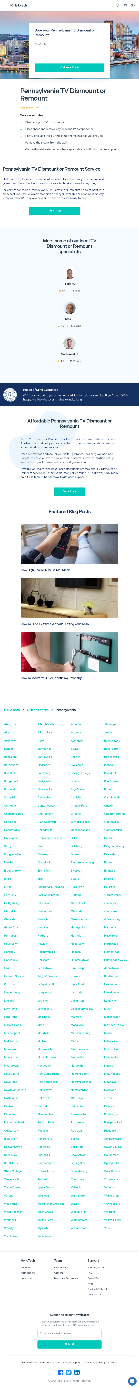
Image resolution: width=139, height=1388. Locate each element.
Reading (42, 1130)
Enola (7, 879)
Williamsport (79, 1220)
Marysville (77, 1025)
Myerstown (11, 1065)
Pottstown (78, 1122)
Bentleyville (44, 757)
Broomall (9, 789)
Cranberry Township (50, 838)
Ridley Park (11, 1139)
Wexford (110, 1212)
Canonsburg (45, 797)
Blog (90, 1283)
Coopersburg (113, 830)
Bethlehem (11, 765)
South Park (11, 1163)
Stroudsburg (79, 1171)
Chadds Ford (79, 805)
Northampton (79, 1090)
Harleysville (78, 927)
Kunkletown (111, 976)
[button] (132, 1381)
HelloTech (12, 710)
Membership (28, 1272)
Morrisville (111, 1049)
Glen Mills (10, 911)
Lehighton (77, 1000)
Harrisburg (11, 935)
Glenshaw (110, 911)
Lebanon (42, 1000)
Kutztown (10, 984)
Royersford (44, 1139)
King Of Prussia (47, 976)
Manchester (112, 1017)
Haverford (111, 935)
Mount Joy (10, 1057)
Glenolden (77, 911)
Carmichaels (112, 797)
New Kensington (47, 1082)
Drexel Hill (43, 862)
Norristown (44, 1090)
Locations (26, 1278)
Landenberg (12, 992)
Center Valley (46, 805)
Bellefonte (111, 749)
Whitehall (10, 1220)
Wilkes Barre (45, 1220)
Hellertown (78, 944)
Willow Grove (112, 1220)
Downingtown (46, 854)
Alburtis (76, 724)
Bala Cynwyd (112, 740)
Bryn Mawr (77, 789)
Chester (76, 814)
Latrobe (9, 1000)
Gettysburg (11, 903)
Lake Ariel (77, 984)
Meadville (43, 1033)
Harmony (110, 927)
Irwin (7, 968)
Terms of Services (50, 1362)
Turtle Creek (12, 1187)
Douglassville (12, 854)
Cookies (112, 1362)
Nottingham (11, 1098)
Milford (75, 1041)
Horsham (43, 960)
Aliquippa (110, 724)
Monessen (10, 1049)
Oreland (9, 1106)
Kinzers (76, 976)
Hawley (42, 944)
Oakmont (43, 1098)
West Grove (45, 1212)
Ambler (109, 732)
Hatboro (42, 935)
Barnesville (44, 749)
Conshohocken (80, 830)
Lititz (107, 1009)
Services (25, 1267)
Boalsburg (44, 773)
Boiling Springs (80, 773)
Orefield (109, 1098)
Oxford (42, 1106)
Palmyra (109, 1106)
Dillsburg (76, 846)
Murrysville (111, 1057)
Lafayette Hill (46, 984)
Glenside (10, 919)
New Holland (112, 1074)
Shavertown (78, 1155)
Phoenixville (78, 1114)
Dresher (9, 862)
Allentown (10, 732)
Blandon (109, 765)
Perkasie (9, 1114)
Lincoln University (82, 1009)
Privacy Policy (29, 1362)
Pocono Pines (46, 1122)
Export (108, 879)
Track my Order (96, 1267)
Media (108, 1033)
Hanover (42, 927)
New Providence (81, 1082)
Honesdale (11, 960)
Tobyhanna (111, 1179)
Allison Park (44, 732)
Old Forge (77, 1098)
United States (38, 710)
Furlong (76, 895)
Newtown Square (15, 1090)
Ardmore (10, 740)
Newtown (110, 1082)
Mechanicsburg (81, 1033)
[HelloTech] (20, 5)
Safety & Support (72, 1362)
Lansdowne (111, 992)
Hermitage (111, 944)
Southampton (46, 1163)
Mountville (77, 1057)
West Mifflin (78, 1212)
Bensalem (10, 757)
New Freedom (80, 1074)
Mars (40, 1025)
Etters (75, 879)
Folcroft (109, 887)
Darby (8, 846)
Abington (10, 724)
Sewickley (10, 1155)
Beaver (75, 749)
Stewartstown (46, 1171)
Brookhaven (112, 781)
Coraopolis (11, 838)
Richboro (110, 1130)
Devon (41, 846)
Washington (11, 1204)
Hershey (9, 952)
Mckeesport (12, 1033)
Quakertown (12, 1130)
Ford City (10, 895)
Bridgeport (11, 781)
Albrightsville (45, 724)
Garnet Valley (112, 895)
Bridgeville (44, 781)
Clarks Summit (46, 822)
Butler (108, 789)
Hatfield (76, 935)
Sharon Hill (44, 1155)
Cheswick (10, 822)
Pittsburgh (111, 1114)
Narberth (77, 1065)
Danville (109, 838)
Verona (8, 1195)
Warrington (111, 1195)
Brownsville (44, 789)
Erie (40, 879)
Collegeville (44, 830)
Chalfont (109, 805)
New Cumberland (48, 1074)
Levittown (10, 1009)
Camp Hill (10, 797)
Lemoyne (110, 1000)
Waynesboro (112, 1204)
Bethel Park (111, 757)
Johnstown (111, 968)
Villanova (43, 1195)
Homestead (112, 952)
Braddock (110, 773)
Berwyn (75, 757)
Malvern (76, 1017)
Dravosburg (111, 854)
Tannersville (11, 1179)
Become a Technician (66, 1278)
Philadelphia (45, 1114)
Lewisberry (44, 1009)
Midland (42, 1041)
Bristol (75, 781)
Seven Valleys (113, 1147)
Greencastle (79, 919)
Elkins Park (44, 870)
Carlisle (76, 797)
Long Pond (10, 1017)
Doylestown (78, 854)
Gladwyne (110, 903)
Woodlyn (9, 1228)
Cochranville (12, 830)
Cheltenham (45, 814)
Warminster (78, 1195)
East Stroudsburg (82, 862)
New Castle (11, 1074)
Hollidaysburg (46, 952)
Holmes (76, 952)
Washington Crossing (51, 1204)
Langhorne (44, 992)
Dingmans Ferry (114, 846)
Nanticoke (44, 1065)
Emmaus (109, 870)
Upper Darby (45, 1187)
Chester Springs (114, 814)
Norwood (110, 1090)
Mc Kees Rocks (114, 1025)
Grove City (11, 927)
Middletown (11, 1041)
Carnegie (10, 805)
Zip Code (40, 44)
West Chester (13, 1212)
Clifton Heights (80, 822)
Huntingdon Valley (115, 960)
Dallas (74, 838)
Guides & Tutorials (98, 1289)
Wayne (75, 1204)
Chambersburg (13, 814)
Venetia (109, 1187)
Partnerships (61, 1267)
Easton (108, 862)
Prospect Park (113, 1122)
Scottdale (43, 1147)
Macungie (43, 1017)
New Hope (10, 1082)
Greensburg (112, 919)
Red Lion (76, 1130)
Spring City (78, 1163)
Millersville (111, 1041)
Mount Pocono (46, 1057)
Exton (8, 887)
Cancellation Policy (94, 1362)
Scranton (77, 1147)
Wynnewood (79, 1228)
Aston (41, 740)
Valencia (76, 1187)
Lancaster (110, 984)
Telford (42, 1179)
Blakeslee (77, 765)
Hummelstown (80, 960)
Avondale (77, 740)
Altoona (76, 732)
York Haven (11, 1236)
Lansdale (76, 992)
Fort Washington (48, 895)
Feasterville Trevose (50, 887)
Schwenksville (13, 1147)
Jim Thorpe (78, 968)
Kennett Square (14, 976)
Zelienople (44, 1236)
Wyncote (43, 1228)
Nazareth (110, 1065)
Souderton (111, 1155)
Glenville (42, 919)
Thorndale (77, 1179)
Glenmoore (44, 911)
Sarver (75, 1139)
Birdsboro (43, 765)
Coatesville (111, 822)
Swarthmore (112, 1171)
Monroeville (44, 1049)
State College (13, 1171)
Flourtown (77, 887)
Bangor (8, 749)
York (107, 1228)
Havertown (11, 944)
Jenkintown (45, 968)
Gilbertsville (78, 903)
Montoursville (79, 1049)
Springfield (111, 1163)
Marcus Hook (12, 1025)
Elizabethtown (13, 870)
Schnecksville (113, 1139)
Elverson (76, 870)
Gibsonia (43, 903)
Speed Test (94, 1278)
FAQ (90, 1272)
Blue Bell (9, 773)
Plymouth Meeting (15, 1122)
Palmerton (77, 1106)
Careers (58, 1272)
